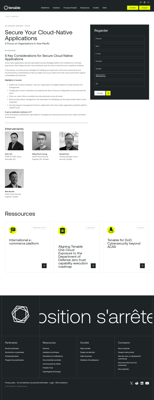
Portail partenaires (12, 356)
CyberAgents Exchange (52, 372)
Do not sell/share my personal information (32, 383)
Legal (52, 383)
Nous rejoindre (123, 369)
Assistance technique (51, 352)
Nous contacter (124, 348)
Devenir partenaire (12, 348)
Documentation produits (52, 360)
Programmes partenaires (14, 360)
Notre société (85, 348)
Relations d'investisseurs (89, 360)
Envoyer (100, 93)
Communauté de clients (52, 364)
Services (46, 348)
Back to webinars (12, 16)
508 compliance (61, 383)
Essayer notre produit (126, 352)
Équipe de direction (87, 352)
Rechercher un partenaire (14, 352)
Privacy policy (10, 383)
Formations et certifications (53, 356)
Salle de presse (86, 356)
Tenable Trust (48, 368)
